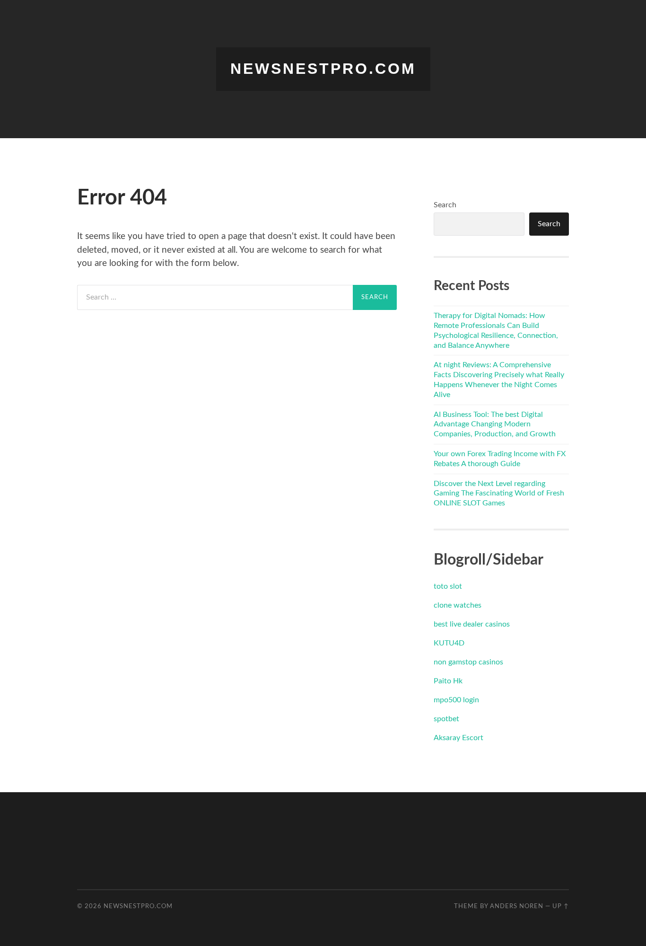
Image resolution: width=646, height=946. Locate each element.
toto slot (448, 586)
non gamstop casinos (468, 662)
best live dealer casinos (472, 624)
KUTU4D (449, 643)
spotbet (446, 719)
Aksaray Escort (458, 738)
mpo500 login (456, 700)
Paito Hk (448, 681)
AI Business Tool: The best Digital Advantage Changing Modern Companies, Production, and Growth (495, 424)
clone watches (457, 605)
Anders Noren (516, 906)
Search (445, 205)
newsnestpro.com (323, 68)
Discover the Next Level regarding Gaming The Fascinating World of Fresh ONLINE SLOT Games (499, 493)
